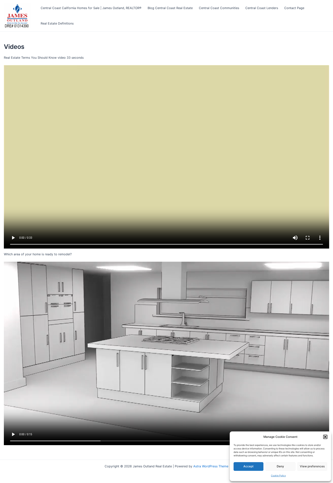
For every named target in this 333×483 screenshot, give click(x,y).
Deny (280, 466)
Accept (248, 466)
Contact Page (294, 8)
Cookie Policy (278, 475)
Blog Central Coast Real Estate (170, 8)
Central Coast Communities (219, 8)
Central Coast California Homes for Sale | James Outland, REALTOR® (91, 8)
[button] (325, 437)
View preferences (312, 466)
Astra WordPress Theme (210, 466)
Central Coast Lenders (261, 8)
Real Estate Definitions (57, 23)
